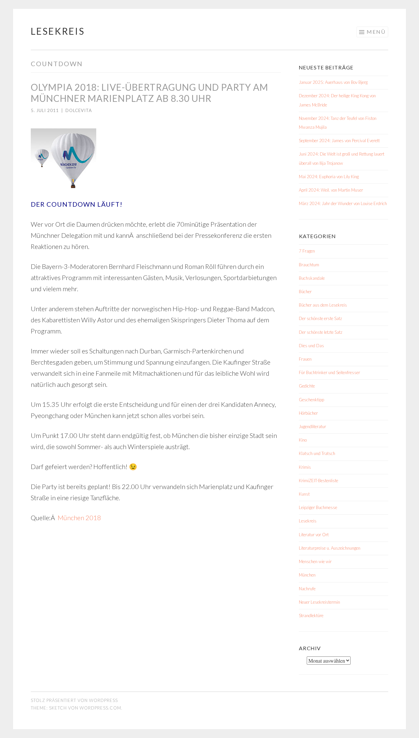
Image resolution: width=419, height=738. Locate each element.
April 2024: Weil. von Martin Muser (331, 190)
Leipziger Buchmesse (318, 507)
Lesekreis (58, 31)
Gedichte (307, 385)
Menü (376, 31)
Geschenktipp (311, 399)
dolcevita (78, 110)
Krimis (305, 467)
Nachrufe (307, 588)
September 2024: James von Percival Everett (339, 140)
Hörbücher (308, 413)
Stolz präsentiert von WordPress (74, 700)
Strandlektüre (311, 615)
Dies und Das (311, 345)
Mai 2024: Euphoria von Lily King (329, 176)
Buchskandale (312, 278)
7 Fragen (307, 251)
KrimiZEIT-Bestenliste (318, 480)
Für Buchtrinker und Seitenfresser (329, 372)
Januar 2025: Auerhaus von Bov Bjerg (333, 82)
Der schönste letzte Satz (320, 332)
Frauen (305, 359)
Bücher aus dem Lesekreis (323, 305)
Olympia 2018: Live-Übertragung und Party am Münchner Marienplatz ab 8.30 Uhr (149, 93)
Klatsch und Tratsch (317, 453)
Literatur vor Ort (314, 534)
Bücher (305, 291)
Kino (303, 440)
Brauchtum (309, 264)
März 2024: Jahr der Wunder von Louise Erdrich (343, 203)
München (307, 574)
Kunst (304, 494)
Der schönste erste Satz (320, 318)
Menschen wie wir (315, 561)
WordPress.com (100, 707)
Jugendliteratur (312, 426)
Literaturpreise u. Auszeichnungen (329, 548)
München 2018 (79, 517)
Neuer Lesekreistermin (319, 602)
